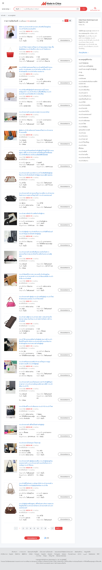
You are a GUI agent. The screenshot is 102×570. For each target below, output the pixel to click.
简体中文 (17, 554)
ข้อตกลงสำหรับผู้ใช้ (33, 552)
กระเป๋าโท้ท (82, 124)
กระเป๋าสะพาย (83, 136)
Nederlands (92, 554)
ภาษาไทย (38, 556)
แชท (47, 538)
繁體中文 (24, 554)
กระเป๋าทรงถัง (83, 108)
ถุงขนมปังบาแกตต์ (84, 130)
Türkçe (45, 556)
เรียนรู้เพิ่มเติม (84, 52)
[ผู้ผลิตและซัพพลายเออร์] (51, 3)
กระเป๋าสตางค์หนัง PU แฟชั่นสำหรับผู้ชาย (31, 213)
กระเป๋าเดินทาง (83, 161)
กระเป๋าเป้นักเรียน (84, 90)
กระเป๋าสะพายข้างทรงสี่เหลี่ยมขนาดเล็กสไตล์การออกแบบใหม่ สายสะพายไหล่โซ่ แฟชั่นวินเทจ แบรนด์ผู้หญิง (35, 254)
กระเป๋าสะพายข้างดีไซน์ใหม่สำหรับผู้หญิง (31, 424)
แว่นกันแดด (82, 78)
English (11, 554)
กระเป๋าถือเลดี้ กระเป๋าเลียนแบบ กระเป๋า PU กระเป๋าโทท (36, 406)
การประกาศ (22, 552)
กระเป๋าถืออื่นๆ (83, 127)
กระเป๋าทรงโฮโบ (84, 111)
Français (37, 554)
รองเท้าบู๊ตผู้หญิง (84, 63)
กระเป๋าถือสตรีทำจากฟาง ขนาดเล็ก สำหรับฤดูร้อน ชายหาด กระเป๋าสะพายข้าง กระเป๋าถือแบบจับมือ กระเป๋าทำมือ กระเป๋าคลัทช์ (36, 276)
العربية (85, 554)
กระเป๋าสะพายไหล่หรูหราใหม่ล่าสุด (29, 443)
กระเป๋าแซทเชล (83, 117)
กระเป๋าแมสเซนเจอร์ (85, 114)
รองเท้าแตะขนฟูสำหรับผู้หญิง (88, 69)
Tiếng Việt (51, 556)
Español (43, 554)
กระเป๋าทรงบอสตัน (84, 105)
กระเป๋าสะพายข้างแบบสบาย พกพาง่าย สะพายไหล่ (34, 112)
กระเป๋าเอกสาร (83, 93)
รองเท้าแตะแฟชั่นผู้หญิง (86, 66)
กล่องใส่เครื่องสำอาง (85, 99)
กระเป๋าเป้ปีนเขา (84, 87)
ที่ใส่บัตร (81, 148)
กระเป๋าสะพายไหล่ (84, 157)
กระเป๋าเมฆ (82, 133)
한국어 (79, 554)
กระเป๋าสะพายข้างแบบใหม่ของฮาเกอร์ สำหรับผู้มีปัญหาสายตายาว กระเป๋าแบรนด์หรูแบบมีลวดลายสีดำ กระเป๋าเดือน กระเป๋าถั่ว (36, 384)
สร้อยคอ (81, 75)
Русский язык (72, 554)
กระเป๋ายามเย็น (83, 154)
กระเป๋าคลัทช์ (83, 151)
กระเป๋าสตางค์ (83, 139)
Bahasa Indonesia (61, 556)
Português (57, 554)
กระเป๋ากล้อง (82, 145)
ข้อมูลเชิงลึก (87, 552)
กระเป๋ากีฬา (82, 102)
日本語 (30, 554)
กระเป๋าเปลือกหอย (84, 120)
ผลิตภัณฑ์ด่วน (78, 552)
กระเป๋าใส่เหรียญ (84, 142)
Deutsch (50, 554)
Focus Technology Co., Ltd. (52, 559)
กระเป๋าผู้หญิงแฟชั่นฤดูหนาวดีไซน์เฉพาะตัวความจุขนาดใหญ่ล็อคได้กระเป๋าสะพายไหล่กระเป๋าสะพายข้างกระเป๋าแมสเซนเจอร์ (36, 506)
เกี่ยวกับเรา (14, 552)
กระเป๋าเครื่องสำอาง (85, 96)
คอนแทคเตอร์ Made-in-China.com (64, 552)
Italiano (64, 554)
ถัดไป (58, 528)
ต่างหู (80, 72)
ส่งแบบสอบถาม (65, 40)
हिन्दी (98, 554)
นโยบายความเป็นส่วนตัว (46, 552)
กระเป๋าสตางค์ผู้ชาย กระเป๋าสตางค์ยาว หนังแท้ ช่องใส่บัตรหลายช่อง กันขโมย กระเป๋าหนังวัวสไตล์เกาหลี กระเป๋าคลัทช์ (35, 319)
